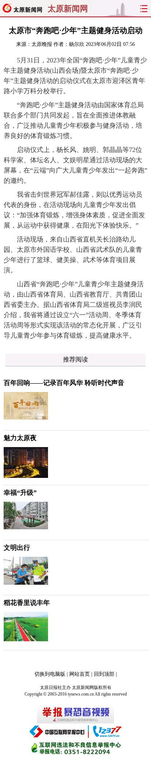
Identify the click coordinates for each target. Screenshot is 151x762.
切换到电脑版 (49, 674)
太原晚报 (42, 44)
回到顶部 (104, 674)
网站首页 (79, 674)
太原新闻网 (68, 9)
